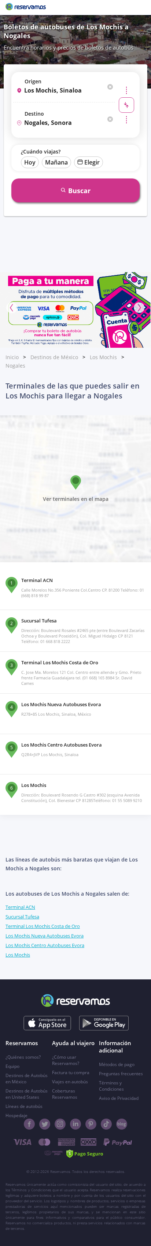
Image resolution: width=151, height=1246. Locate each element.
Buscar (79, 190)
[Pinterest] (90, 1124)
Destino (34, 113)
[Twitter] (44, 1124)
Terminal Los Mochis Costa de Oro (42, 926)
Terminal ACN (20, 907)
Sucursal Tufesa (22, 916)
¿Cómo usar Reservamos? (65, 1060)
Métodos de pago (117, 1064)
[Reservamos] (25, 7)
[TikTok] (106, 1124)
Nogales (15, 365)
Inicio (12, 357)
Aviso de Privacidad (119, 1098)
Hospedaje (16, 1115)
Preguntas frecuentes (121, 1073)
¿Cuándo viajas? (40, 151)
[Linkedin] (75, 1124)
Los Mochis (103, 357)
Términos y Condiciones (111, 1086)
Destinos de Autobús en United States (26, 1094)
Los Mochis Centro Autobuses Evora (44, 945)
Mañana (56, 162)
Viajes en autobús (70, 1082)
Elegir (92, 162)
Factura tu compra (70, 1072)
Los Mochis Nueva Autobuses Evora (44, 935)
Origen (33, 81)
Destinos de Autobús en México (26, 1078)
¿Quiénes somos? (23, 1057)
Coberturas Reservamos (64, 1094)
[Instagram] (60, 1124)
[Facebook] (29, 1124)
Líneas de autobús (24, 1106)
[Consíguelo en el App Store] (47, 1023)
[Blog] (121, 1124)
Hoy (30, 162)
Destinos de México (54, 357)
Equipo (12, 1066)
